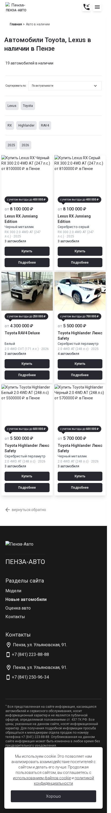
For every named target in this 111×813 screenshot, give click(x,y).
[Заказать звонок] (86, 7)
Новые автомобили (26, 599)
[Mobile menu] (97, 7)
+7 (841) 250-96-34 (30, 677)
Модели (13, 590)
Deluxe (22, 333)
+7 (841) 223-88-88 (30, 654)
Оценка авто (18, 608)
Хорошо (53, 796)
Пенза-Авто (25, 562)
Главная (16, 24)
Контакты (15, 616)
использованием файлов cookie (42, 778)
